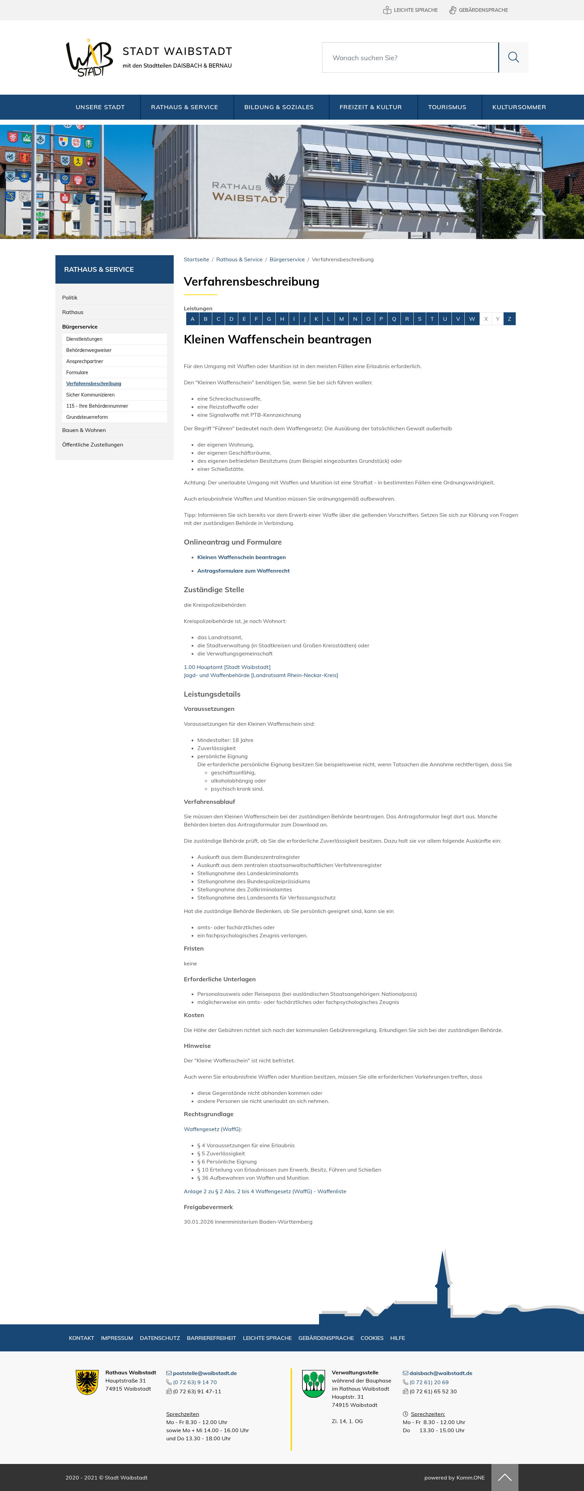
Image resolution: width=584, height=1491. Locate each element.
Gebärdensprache (483, 10)
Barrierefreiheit (211, 1337)
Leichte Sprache (416, 10)
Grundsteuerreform (87, 417)
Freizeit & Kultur (371, 107)
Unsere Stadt (100, 107)
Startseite (196, 259)
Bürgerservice (80, 326)
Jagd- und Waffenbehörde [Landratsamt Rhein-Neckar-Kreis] (261, 675)
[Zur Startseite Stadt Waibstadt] (147, 57)
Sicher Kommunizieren (90, 395)
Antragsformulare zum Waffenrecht (243, 570)
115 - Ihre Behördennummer (97, 406)
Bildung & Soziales (279, 107)
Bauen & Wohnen (84, 430)
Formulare (77, 372)
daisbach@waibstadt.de (441, 1373)
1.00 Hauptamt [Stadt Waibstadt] (227, 667)
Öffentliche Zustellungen (92, 444)
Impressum (117, 1337)
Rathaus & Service (184, 107)
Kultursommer (519, 107)
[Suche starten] (513, 57)
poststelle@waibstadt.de (205, 1373)
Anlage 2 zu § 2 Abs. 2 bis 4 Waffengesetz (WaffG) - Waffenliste (265, 1191)
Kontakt (81, 1337)
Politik (69, 297)
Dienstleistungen (84, 339)
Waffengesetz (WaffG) (212, 1129)
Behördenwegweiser (89, 350)
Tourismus (447, 107)
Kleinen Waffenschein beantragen (241, 557)
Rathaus (72, 312)
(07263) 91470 (195, 1382)
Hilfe (397, 1337)
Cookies (372, 1337)
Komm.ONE (471, 1477)
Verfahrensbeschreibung (93, 384)
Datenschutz (160, 1337)
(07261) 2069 (429, 1382)
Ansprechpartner (84, 361)
